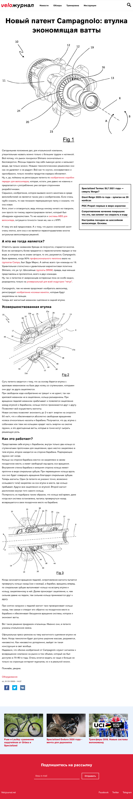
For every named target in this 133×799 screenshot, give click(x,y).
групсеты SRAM (44, 270)
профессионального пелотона (45, 258)
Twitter (115, 792)
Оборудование (9, 676)
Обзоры (57, 5)
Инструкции (90, 5)
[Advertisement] (98, 163)
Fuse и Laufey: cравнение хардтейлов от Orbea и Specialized (19, 742)
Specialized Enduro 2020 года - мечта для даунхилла (64, 741)
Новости (44, 5)
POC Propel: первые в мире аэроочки (104, 205)
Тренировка (72, 5)
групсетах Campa (11, 262)
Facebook (103, 792)
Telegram (127, 792)
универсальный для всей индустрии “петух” (49, 281)
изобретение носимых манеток (33, 292)
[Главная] (17, 7)
